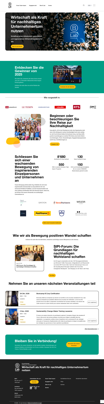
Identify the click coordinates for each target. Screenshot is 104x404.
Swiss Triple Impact (21, 5)
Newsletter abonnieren (81, 378)
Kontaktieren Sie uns (66, 378)
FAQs (62, 381)
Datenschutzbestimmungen (35, 403)
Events (50, 5)
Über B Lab (42, 5)
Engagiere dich (33, 5)
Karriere (62, 384)
